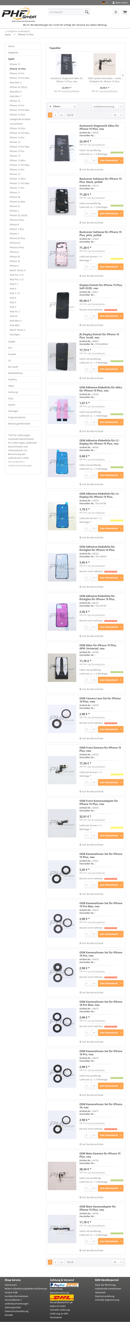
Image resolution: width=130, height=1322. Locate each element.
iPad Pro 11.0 (16, 279)
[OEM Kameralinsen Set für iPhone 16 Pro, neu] (62, 1074)
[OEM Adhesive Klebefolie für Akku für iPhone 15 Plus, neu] (62, 410)
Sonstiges (15, 334)
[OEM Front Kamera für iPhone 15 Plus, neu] (62, 770)
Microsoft (13, 366)
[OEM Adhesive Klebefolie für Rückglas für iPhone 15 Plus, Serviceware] (62, 616)
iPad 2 (13, 306)
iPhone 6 (14, 251)
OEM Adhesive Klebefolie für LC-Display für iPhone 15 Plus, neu (99, 442)
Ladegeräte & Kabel (20, 119)
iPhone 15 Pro (17, 73)
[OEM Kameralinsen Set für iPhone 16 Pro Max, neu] (62, 1022)
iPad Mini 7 (16, 96)
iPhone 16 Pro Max (19, 109)
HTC (10, 347)
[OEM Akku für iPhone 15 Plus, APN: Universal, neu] (62, 668)
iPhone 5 (14, 265)
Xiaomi (11, 404)
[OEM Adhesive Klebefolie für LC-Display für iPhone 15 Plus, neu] (62, 463)
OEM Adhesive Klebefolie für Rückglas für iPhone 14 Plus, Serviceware (97, 548)
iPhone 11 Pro (17, 187)
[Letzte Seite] (62, 114)
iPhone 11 (15, 192)
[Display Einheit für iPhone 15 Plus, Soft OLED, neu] (62, 305)
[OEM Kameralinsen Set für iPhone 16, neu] (62, 1125)
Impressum (11, 1284)
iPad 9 (13, 288)
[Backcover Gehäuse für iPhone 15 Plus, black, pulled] (62, 201)
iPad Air (14, 316)
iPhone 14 (15, 142)
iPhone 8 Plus (17, 219)
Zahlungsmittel (13, 1307)
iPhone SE (15, 256)
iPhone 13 (15, 155)
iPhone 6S (15, 242)
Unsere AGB (11, 1292)
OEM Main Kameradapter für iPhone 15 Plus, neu (97, 1208)
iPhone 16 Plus (17, 114)
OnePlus (12, 379)
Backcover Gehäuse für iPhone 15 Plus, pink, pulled (100, 233)
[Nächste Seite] (55, 114)
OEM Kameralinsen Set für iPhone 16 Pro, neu (100, 1053)
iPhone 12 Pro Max (19, 164)
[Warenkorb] (125, 12)
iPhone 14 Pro (17, 137)
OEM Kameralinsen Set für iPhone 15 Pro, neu (100, 954)
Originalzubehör (17, 417)
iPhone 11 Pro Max (19, 183)
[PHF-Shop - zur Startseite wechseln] (19, 15)
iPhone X (14, 210)
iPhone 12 (15, 174)
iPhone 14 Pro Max (19, 132)
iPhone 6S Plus (17, 238)
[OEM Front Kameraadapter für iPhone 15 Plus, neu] (62, 823)
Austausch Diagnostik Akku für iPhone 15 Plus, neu (67, 80)
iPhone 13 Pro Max (19, 146)
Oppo (11, 385)
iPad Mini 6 (16, 91)
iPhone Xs (15, 206)
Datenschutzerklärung (16, 1311)
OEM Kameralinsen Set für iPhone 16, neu (100, 1106)
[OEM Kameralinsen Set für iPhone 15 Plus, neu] (62, 874)
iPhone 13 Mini (18, 160)
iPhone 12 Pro (17, 169)
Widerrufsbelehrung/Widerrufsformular (19, 1288)
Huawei (12, 354)
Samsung (13, 392)
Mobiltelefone (15, 373)
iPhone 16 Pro (17, 105)
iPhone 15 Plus (18, 68)
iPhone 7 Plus (17, 229)
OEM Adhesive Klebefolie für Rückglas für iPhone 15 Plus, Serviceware (97, 597)
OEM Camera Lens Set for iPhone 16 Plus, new (100, 700)
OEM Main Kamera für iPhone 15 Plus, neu (99, 1155)
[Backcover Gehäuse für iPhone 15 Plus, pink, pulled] (62, 254)
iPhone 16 (15, 100)
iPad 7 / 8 (15, 293)
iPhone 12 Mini (18, 178)
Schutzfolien (16, 123)
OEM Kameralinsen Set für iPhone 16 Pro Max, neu (100, 1003)
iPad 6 (13, 297)
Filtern (56, 106)
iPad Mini (15, 325)
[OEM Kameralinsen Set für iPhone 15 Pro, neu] (62, 973)
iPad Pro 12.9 (16, 274)
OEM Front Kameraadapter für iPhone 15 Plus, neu (98, 802)
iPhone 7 (14, 233)
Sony (10, 398)
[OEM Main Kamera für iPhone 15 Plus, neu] (62, 1176)
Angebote (13, 52)
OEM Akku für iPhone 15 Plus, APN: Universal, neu (98, 647)
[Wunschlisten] (116, 12)
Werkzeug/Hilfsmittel (19, 423)
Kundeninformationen (16, 1296)
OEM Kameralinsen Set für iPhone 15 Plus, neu (100, 855)
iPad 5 (13, 302)
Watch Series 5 (17, 329)
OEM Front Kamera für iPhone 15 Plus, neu (100, 749)
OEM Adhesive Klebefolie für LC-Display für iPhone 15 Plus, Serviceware (99, 495)
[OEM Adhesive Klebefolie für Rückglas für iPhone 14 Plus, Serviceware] (62, 567)
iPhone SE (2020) (18, 215)
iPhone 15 (15, 64)
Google (11, 341)
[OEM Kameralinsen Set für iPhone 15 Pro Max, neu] (62, 924)
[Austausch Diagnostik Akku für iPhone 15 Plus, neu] (66, 64)
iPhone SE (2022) (18, 87)
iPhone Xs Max (17, 201)
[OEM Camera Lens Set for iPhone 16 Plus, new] (62, 719)
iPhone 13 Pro (17, 151)
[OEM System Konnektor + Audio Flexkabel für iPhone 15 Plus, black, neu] (104, 64)
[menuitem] (120, 3)
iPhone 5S (15, 261)
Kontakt (9, 1314)
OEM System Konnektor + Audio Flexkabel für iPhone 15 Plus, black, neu (104, 80)
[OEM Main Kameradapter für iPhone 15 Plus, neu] (62, 1229)
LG (9, 360)
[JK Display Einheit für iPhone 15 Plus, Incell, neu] (62, 357)
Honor (11, 46)
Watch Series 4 (17, 270)
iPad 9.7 (14, 284)
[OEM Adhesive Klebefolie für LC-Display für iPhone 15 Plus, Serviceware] (62, 516)
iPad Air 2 (15, 311)
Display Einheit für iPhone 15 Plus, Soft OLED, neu (101, 286)
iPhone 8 (14, 224)
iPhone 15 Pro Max (19, 77)
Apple (11, 58)
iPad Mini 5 (16, 82)
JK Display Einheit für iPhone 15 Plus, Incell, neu (99, 336)
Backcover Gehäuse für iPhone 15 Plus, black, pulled (100, 180)
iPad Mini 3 (16, 320)
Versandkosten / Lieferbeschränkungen (17, 1301)
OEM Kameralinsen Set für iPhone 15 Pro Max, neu (100, 905)
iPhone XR (15, 197)
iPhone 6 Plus (17, 247)
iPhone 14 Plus (17, 128)
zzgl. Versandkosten (70, 91)
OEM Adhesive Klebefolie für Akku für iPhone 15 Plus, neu (100, 389)
